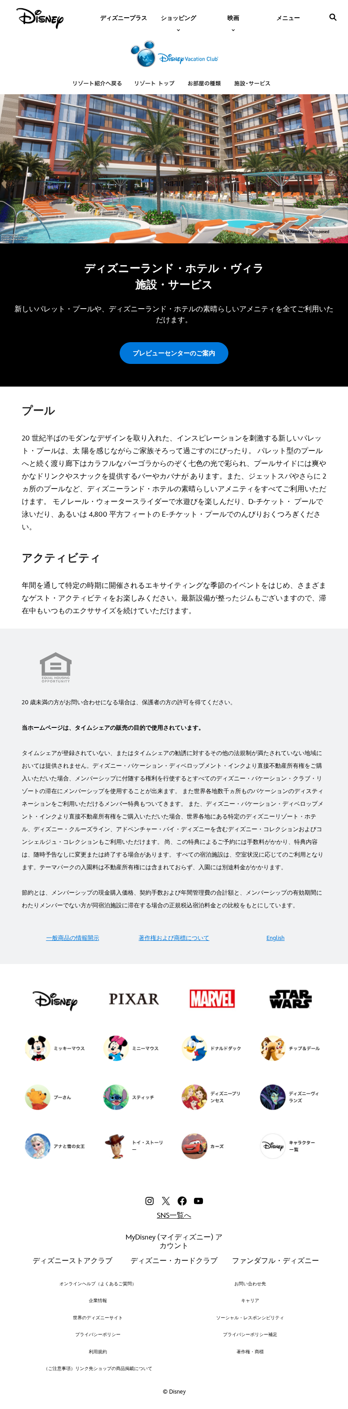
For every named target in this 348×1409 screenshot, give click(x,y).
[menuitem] (123, 17)
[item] (178, 17)
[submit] (333, 17)
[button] (174, 353)
